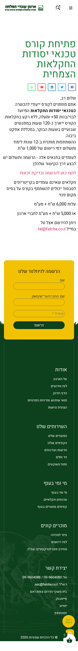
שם (62, 280)
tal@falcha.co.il (52, 229)
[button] (71, 8)
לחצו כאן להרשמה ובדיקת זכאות (48, 173)
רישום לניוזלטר (68, 621)
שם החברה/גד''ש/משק (48, 296)
